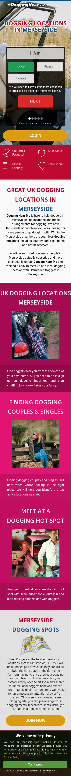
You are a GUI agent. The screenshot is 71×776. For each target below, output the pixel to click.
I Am (35, 53)
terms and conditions (40, 123)
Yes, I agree (35, 764)
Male (21, 67)
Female (49, 67)
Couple (21, 78)
